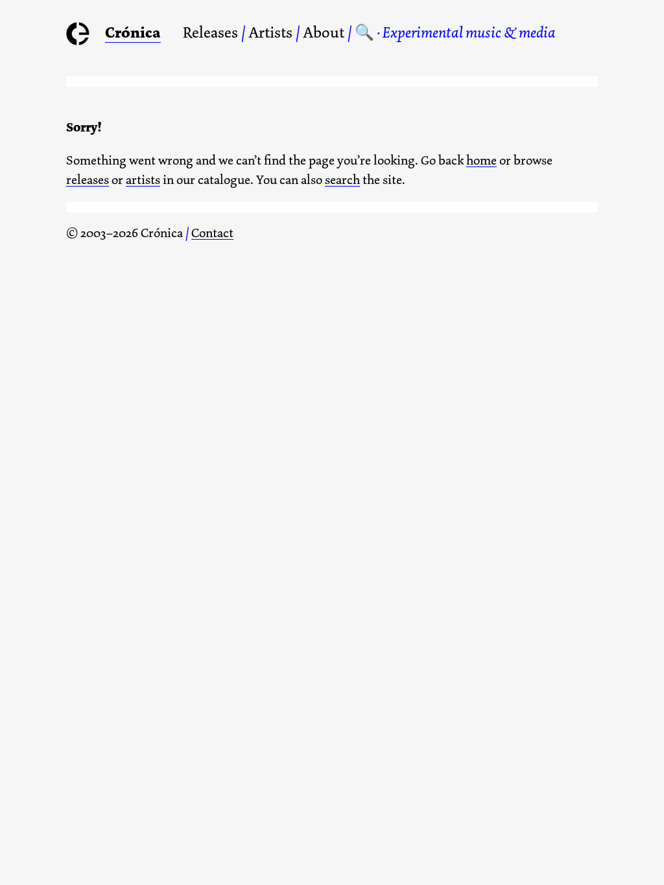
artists (143, 180)
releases (87, 180)
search (342, 180)
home (481, 160)
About (323, 32)
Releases (210, 32)
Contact (212, 233)
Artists (270, 32)
